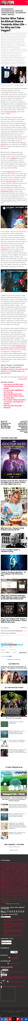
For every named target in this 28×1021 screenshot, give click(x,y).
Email (10, 646)
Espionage (7, 874)
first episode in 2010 (7, 191)
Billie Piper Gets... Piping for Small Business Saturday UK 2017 (17, 833)
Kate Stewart (5, 367)
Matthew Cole (5, 371)
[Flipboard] (18, 1019)
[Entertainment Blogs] (14, 957)
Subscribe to (3, 652)
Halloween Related (9, 877)
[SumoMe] (26, 1019)
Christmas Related (19, 868)
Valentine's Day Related (12, 899)
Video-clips (11, 14)
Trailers (12, 895)
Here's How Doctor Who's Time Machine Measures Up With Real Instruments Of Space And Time (22, 427)
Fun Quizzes (7, 876)
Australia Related (4, 864)
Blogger (21, 903)
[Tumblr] (22, 1019)
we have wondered (10, 111)
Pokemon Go (24, 886)
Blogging (25, 864)
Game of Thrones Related (16, 876)
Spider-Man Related (22, 891)
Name (2, 646)
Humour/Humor (23, 879)
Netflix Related (9, 884)
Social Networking (6, 891)
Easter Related (10, 871)
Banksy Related (11, 864)
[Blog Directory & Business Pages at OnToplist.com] (12, 986)
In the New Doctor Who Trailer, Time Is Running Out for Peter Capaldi (13, 386)
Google (2, 877)
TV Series (3, 14)
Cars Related (22, 867)
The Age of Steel (11, 181)
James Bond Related (13, 880)
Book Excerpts (4, 865)
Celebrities (7, 868)
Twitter (23, 895)
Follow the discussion (26, 627)
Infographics (4, 880)
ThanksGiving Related (9, 894)
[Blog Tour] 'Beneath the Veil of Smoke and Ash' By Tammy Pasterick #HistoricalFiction (17, 732)
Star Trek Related (5, 892)
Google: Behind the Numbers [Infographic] (16, 722)
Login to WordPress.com (12, 644)
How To (16, 879)
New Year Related (18, 884)
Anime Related (14, 863)
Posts (3, 941)
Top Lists (6, 895)
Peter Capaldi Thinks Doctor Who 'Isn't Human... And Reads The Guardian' (14, 401)
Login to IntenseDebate (4, 644)
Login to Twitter (20, 644)
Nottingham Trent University (16, 369)
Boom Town (11, 171)
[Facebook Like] (6, 1019)
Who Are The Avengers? (14, 718)
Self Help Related (23, 889)
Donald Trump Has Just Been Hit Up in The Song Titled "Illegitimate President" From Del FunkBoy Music (18, 751)
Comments (5, 943)
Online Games (10, 886)
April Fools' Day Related (22, 863)
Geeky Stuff (24, 876)
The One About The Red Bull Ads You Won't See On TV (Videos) (17, 741)
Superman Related (21, 892)
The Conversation (21, 12)
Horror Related (9, 879)
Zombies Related (4, 902)
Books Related (12, 865)
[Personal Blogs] (5, 982)
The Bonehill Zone (17, 894)
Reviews (3, 889)
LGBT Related (23, 880)
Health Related (18, 877)
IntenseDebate (9, 656)
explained (14, 158)
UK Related (14, 897)
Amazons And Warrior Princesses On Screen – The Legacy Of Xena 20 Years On (14, 668)
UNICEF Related (21, 897)
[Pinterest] (10, 1019)
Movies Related (18, 882)
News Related (19, 11)
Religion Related (22, 888)
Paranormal (17, 886)
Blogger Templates (21, 1010)
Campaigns (8, 867)
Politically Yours (7, 888)
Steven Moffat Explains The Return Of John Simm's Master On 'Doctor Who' (14, 396)
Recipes (15, 888)
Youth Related (23, 901)
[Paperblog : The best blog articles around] (14, 952)
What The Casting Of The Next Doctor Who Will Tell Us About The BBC (6, 424)
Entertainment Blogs (14, 958)
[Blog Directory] (5, 973)
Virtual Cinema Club (14, 901)
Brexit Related (19, 865)
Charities (13, 868)
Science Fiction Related (7, 12)
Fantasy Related (19, 874)
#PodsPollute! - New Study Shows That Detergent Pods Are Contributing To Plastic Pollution (14, 799)
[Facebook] (2, 1019)
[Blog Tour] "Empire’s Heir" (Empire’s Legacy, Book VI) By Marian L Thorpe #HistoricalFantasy (15, 924)
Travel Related (17, 895)
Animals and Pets (5, 863)
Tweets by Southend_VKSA (14, 846)
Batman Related (19, 864)
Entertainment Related (7, 11)
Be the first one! (19, 630)
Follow (25, 972)
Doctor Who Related (7, 9)
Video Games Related (22, 899)
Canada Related (15, 867)
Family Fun (13, 874)
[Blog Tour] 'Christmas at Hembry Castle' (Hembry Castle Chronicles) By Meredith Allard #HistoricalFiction (18, 806)
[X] (14, 1019)
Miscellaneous (6, 882)
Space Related (14, 891)
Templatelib (17, 1012)
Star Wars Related (13, 892)
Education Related (21, 871)
